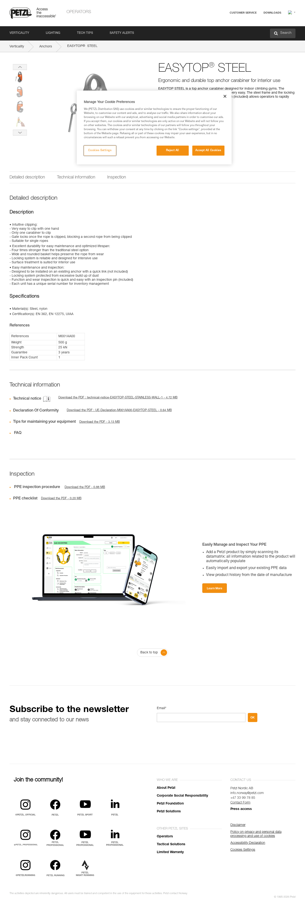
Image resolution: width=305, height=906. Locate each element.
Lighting (53, 33)
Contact (224, 30)
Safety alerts (122, 33)
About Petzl (166, 788)
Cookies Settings (100, 150)
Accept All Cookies (208, 150)
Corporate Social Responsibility (182, 796)
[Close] (225, 96)
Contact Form (240, 802)
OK (252, 717)
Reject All (172, 150)
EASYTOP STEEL (82, 46)
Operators (78, 12)
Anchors (45, 46)
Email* (161, 708)
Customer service (243, 12)
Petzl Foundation (170, 803)
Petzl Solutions (169, 811)
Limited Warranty (170, 852)
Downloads (272, 12)
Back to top (149, 652)
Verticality (19, 33)
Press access (241, 809)
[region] (154, 127)
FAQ (222, 24)
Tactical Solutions (171, 844)
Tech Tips (85, 33)
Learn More (214, 588)
